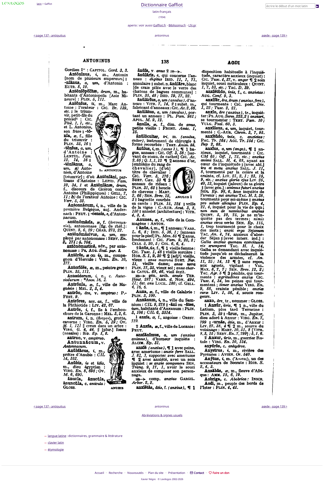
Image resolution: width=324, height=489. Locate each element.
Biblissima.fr (177, 25)
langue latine (57, 436)
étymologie (56, 449)
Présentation (176, 473)
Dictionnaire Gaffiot (162, 4)
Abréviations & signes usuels (162, 415)
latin (39, 3)
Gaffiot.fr (159, 25)
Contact (199, 473)
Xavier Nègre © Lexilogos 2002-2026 (162, 479)
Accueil (99, 473)
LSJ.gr (192, 25)
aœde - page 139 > (274, 35)
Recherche (116, 473)
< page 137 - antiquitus (50, 35)
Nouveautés (135, 473)
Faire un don (221, 473)
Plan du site (156, 473)
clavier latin (56, 442)
